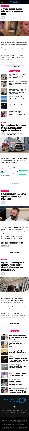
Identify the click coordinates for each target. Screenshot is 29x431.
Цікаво (18, 413)
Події (26, 411)
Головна (3, 411)
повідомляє (22, 174)
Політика (23, 413)
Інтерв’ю (7, 413)
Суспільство (16, 411)
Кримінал (13, 413)
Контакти (9, 411)
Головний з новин (11, 18)
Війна (22, 411)
